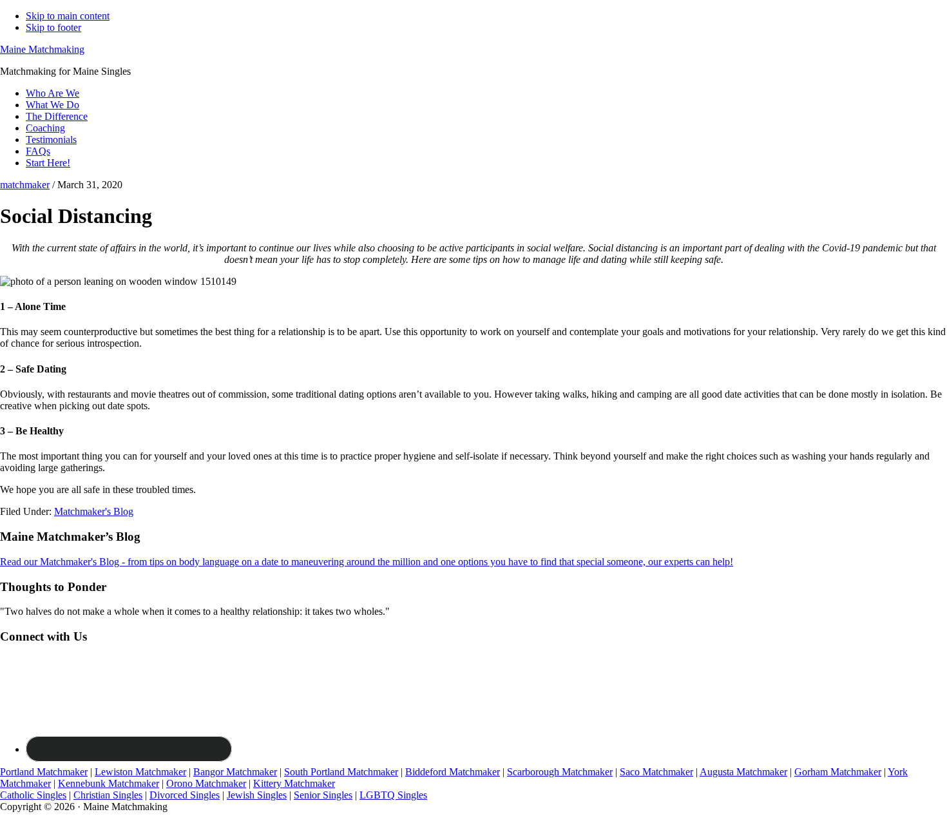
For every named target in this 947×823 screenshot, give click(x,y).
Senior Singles (323, 794)
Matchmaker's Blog (93, 511)
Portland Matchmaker (44, 771)
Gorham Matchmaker (837, 771)
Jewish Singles (257, 794)
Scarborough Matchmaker (560, 771)
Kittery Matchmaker (294, 783)
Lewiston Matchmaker (140, 771)
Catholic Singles (33, 794)
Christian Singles (107, 794)
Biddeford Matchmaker (452, 771)
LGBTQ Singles (393, 794)
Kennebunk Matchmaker (108, 783)
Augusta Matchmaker (743, 771)
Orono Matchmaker (206, 783)
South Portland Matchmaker (341, 771)
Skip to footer (53, 27)
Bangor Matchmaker (235, 771)
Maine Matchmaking (42, 49)
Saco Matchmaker (656, 771)
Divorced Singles (184, 794)
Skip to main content (68, 15)
